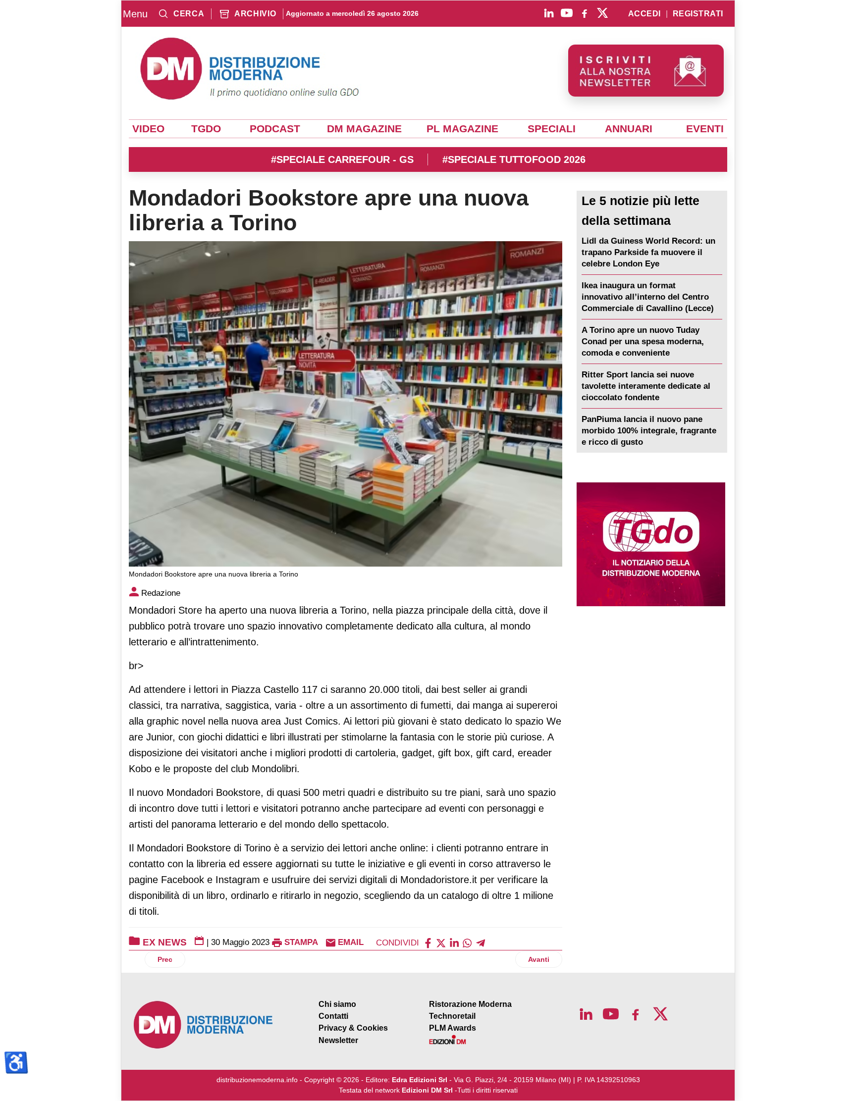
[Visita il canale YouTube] (567, 13)
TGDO (206, 129)
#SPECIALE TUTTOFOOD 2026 (514, 159)
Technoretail (452, 1016)
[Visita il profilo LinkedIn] (549, 13)
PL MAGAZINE (462, 129)
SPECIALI (552, 129)
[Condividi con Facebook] (428, 942)
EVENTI (705, 129)
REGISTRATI (698, 14)
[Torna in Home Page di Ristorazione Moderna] (203, 1025)
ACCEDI (644, 14)
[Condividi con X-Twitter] (441, 942)
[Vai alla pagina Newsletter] (646, 71)
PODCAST (275, 129)
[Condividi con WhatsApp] (467, 942)
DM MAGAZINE (364, 129)
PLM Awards (452, 1028)
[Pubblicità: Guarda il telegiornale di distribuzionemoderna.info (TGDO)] (650, 544)
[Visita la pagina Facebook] (584, 13)
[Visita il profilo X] (602, 13)
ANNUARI (628, 129)
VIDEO (148, 129)
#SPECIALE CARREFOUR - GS (342, 159)
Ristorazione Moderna (470, 1004)
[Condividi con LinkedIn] (454, 942)
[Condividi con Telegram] (480, 942)
